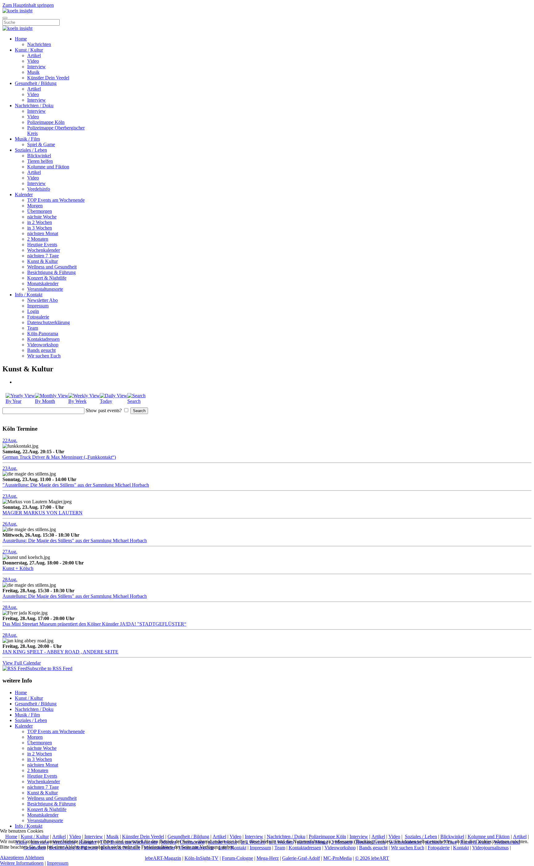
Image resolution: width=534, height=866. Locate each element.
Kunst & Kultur (42, 261)
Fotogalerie (38, 316)
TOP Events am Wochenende (56, 200)
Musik (33, 72)
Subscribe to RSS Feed (49, 668)
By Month (45, 401)
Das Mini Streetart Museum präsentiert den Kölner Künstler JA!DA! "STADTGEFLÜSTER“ (94, 624)
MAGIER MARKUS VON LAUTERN (42, 512)
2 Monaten (37, 239)
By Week (77, 401)
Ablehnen (34, 857)
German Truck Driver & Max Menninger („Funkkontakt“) (59, 457)
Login (33, 311)
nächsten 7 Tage (43, 255)
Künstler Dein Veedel (48, 77)
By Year (13, 401)
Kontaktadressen (43, 339)
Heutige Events (42, 244)
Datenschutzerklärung (48, 322)
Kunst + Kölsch (17, 568)
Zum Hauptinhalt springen (28, 5)
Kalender (24, 194)
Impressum (38, 305)
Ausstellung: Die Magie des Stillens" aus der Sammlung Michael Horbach (74, 540)
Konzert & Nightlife (46, 278)
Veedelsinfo (38, 189)
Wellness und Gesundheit (52, 266)
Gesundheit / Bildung (36, 83)
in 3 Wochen (39, 227)
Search (134, 401)
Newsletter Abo (42, 300)
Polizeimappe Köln (46, 122)
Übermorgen (39, 211)
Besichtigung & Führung (51, 272)
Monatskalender (42, 283)
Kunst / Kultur (29, 50)
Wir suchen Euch (44, 355)
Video (33, 61)
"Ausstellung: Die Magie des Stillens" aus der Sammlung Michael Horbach (75, 485)
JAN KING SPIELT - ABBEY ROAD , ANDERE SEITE (60, 651)
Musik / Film (27, 139)
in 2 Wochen (39, 222)
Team (32, 328)
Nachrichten (39, 44)
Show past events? (104, 410)
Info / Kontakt (28, 294)
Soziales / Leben (31, 150)
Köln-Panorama (42, 333)
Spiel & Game (41, 144)
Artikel (34, 55)
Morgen (35, 205)
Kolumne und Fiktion (48, 166)
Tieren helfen (40, 161)
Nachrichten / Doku (34, 105)
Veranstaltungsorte (45, 289)
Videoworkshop (42, 344)
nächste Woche (42, 216)
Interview (36, 66)
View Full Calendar (21, 662)
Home (21, 38)
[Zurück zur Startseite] (17, 10)
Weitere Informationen (22, 863)
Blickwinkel (39, 155)
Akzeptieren (12, 857)
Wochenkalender (43, 250)
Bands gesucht (41, 350)
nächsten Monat (42, 233)
